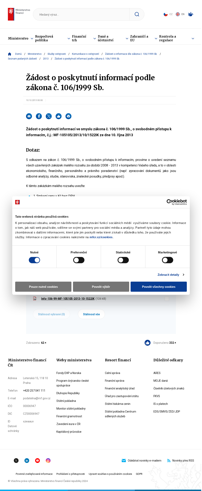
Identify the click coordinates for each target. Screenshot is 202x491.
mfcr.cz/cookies (101, 237)
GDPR (139, 473)
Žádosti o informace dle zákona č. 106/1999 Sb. (131, 54)
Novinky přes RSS (183, 460)
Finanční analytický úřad (120, 388)
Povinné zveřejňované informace (34, 473)
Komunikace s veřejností (85, 54)
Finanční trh (79, 38)
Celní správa (112, 373)
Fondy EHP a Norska (68, 373)
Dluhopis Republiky (68, 393)
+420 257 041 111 (34, 390)
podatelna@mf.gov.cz (36, 398)
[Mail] (29, 116)
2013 (46, 58)
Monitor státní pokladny (71, 408)
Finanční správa (114, 380)
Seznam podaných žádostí (22, 58)
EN (182, 14)
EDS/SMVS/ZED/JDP (166, 411)
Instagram (48, 460)
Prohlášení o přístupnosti (70, 473)
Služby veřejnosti (57, 54)
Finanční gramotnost (69, 416)
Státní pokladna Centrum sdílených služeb (120, 414)
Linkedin (26, 460)
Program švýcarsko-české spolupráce (72, 383)
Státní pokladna (66, 400)
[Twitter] (49, 116)
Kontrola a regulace (167, 38)
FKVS (156, 396)
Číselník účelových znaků (168, 388)
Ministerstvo (18, 38)
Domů (18, 54)
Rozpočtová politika (44, 38)
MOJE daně (160, 380)
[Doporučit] (59, 116)
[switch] (78, 260)
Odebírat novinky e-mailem (144, 460)
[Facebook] (39, 116)
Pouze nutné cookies (43, 286)
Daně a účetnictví (105, 38)
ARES (157, 373)
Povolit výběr (101, 286)
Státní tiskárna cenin (117, 403)
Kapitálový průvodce (68, 431)
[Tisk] (68, 116)
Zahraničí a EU (139, 38)
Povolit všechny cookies (158, 286)
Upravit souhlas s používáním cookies (110, 473)
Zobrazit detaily (168, 274)
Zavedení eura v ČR (68, 424)
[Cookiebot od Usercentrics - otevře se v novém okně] (169, 202)
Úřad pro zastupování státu (122, 396)
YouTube (37, 460)
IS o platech (160, 403)
